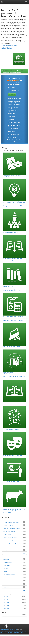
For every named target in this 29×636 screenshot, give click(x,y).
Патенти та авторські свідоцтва (13, 320)
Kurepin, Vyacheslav (8, 525)
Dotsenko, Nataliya (7, 547)
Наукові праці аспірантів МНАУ (13, 290)
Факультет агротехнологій (11, 429)
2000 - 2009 (6, 602)
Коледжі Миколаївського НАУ (12, 206)
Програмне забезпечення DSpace (8, 629)
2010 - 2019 (6, 599)
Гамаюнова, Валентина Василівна (11, 528)
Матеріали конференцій (10, 232)
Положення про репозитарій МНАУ (9, 45)
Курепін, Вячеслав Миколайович (11, 522)
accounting (6, 559)
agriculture (5, 571)
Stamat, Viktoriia (7, 534)
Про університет (8, 373)
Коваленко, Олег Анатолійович (10, 544)
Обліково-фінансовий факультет (13, 316)
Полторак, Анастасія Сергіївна (10, 550)
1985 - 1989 (6, 608)
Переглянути (12, 94)
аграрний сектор (7, 562)
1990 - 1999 (6, 605)
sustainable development (9, 574)
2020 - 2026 (6, 596)
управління (6, 587)
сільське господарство (8, 578)
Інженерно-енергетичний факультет (14, 202)
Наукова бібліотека (9, 286)
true (4, 615)
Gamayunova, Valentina (9, 531)
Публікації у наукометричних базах (14, 376)
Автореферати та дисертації (12, 176)
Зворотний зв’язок (18, 632)
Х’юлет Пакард (9, 632)
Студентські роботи (9, 403)
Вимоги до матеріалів (6, 48)
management (6, 565)
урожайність (6, 584)
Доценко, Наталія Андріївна (10, 540)
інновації (5, 568)
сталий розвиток (7, 581)
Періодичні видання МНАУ (11, 346)
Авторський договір (5, 47)
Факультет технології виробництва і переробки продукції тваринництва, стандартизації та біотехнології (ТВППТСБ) (14, 510)
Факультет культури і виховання (13, 455)
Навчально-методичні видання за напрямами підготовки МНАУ (13, 259)
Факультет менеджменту (11, 482)
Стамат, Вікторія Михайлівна (10, 537)
